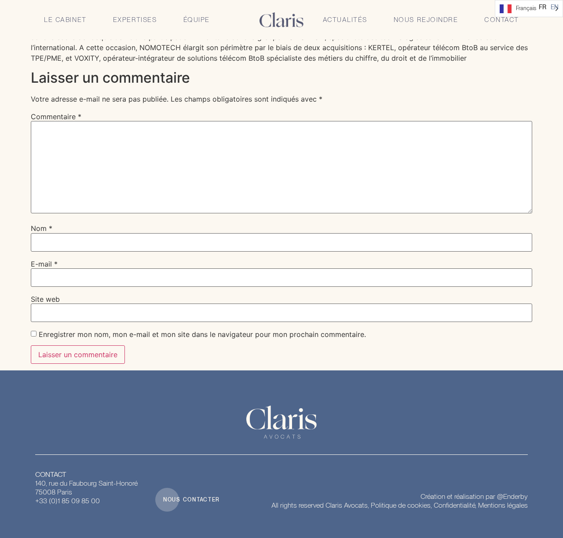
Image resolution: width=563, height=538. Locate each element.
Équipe (196, 20)
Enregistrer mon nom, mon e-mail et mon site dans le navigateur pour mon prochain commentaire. (202, 334)
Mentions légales (503, 505)
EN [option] (555, 7)
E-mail (44, 263)
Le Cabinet (65, 20)
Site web (45, 299)
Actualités (345, 20)
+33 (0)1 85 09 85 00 (67, 501)
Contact (501, 20)
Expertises (135, 20)
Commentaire (56, 116)
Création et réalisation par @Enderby (474, 496)
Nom (41, 228)
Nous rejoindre (426, 20)
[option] (554, 7)
